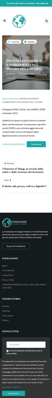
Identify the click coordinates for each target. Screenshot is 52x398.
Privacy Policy (8, 280)
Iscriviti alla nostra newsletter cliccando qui (27, 3)
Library (5, 320)
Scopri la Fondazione (16, 246)
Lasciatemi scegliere (11, 387)
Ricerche (13, 98)
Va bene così (13, 393)
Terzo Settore (7, 316)
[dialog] (26, 378)
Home (5, 98)
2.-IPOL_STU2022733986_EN (13, 144)
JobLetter (6, 311)
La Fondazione (8, 270)
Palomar (12, 73)
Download (36, 144)
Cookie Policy (8, 275)
